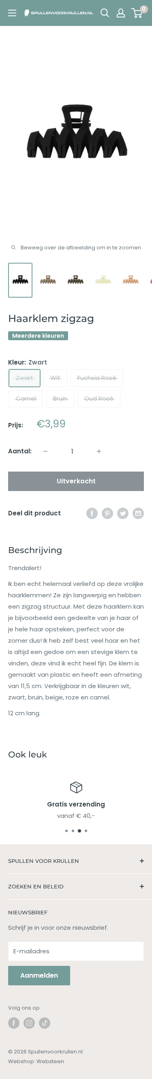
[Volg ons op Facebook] (13, 1023)
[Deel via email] (138, 513)
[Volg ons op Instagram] (29, 1023)
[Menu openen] (12, 13)
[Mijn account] (121, 13)
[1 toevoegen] (45, 451)
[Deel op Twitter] (122, 513)
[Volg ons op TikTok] (44, 1023)
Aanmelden (39, 975)
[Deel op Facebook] (92, 513)
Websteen (50, 1061)
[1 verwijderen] (98, 451)
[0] (137, 13)
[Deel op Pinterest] (107, 513)
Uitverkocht (76, 481)
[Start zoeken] (105, 13)
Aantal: (20, 451)
